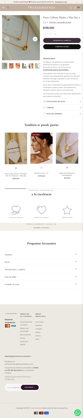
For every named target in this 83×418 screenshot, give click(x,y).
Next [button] (35, 39)
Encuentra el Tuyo (56, 2)
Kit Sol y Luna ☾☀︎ (41, 173)
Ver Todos (39, 322)
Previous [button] (7, 39)
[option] (21, 37)
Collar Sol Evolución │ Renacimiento (67, 174)
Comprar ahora (62, 47)
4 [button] (43, 221)
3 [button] (41, 221)
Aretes (38, 336)
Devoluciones (25, 335)
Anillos (37, 332)
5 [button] (45, 221)
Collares (38, 329)
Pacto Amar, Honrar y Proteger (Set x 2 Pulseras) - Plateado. (16, 175)
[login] (70, 7)
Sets (37, 339)
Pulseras (38, 325)
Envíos (22, 338)
